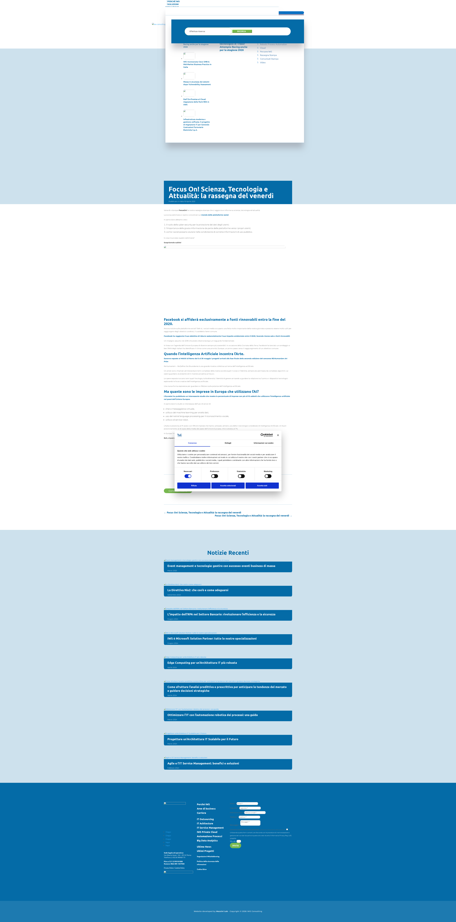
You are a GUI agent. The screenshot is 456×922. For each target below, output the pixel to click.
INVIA (235, 845)
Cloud (263, 47)
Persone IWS (266, 51)
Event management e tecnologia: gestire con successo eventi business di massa (221, 566)
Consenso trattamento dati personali (244, 829)
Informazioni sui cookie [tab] (263, 443)
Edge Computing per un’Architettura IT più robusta (202, 662)
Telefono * (234, 817)
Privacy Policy (169, 867)
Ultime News (204, 846)
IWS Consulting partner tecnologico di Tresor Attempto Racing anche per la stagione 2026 (233, 45)
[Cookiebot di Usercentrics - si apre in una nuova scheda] (262, 435)
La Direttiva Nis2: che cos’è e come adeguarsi (197, 590)
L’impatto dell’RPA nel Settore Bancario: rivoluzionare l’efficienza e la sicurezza (221, 614)
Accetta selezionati (228, 486)
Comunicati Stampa (269, 58)
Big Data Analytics (207, 840)
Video (263, 62)
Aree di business (206, 808)
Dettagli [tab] (228, 443)
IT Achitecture (205, 823)
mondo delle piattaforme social (215, 215)
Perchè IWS (203, 804)
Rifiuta (194, 486)
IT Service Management (210, 827)
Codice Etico (202, 869)
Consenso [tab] (192, 443)
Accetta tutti (262, 486)
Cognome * (234, 808)
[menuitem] (234, 1)
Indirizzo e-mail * (237, 812)
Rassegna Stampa (268, 55)
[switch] (214, 476)
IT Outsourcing (205, 819)
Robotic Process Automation (273, 44)
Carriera (201, 812)
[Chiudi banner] (278, 435)
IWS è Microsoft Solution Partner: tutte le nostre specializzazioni (212, 638)
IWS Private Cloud (207, 831)
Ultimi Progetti (205, 850)
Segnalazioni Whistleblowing (208, 856)
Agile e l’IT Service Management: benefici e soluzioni (203, 763)
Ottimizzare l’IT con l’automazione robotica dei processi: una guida (212, 715)
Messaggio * (235, 825)
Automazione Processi (209, 836)
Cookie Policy (180, 867)
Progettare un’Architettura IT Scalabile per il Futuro (202, 739)
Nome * (233, 803)
